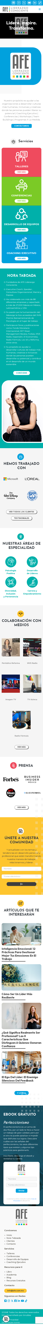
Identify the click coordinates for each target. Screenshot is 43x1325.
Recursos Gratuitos (16, 1280)
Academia (12, 1275)
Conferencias (13, 1256)
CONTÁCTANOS (21, 126)
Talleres (10, 1253)
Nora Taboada (14, 1238)
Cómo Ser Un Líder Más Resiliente (17, 995)
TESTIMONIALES (21, 518)
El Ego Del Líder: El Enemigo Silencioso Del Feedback (20, 1078)
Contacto (11, 1244)
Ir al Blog (21, 1093)
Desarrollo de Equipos (17, 1259)
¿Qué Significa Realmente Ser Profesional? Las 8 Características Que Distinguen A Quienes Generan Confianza (21, 1039)
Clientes (11, 1241)
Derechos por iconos (11, 1322)
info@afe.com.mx (15, 1291)
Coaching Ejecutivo (16, 1262)
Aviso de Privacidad (10, 1320)
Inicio (9, 1235)
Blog (9, 1277)
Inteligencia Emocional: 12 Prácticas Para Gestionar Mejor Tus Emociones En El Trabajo (19, 954)
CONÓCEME (21, 373)
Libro (9, 1272)
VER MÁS (21, 172)
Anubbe (27, 1315)
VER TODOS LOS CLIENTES (21, 512)
